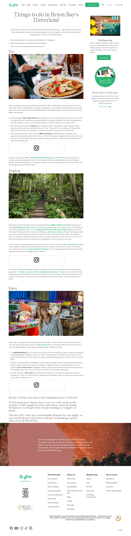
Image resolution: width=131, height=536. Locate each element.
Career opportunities (113, 491)
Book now (92, 5)
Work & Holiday (53, 487)
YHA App (62, 5)
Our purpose (71, 483)
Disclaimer (71, 509)
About (80, 5)
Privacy (69, 501)
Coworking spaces (54, 491)
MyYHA (89, 487)
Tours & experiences (55, 495)
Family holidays (53, 503)
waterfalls (16, 227)
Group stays (52, 483)
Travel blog (52, 499)
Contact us (110, 479)
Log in (109, 5)
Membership (52, 5)
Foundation (72, 5)
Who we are (71, 479)
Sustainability (72, 487)
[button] (122, 507)
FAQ (88, 483)
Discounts (90, 491)
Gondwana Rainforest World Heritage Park (53, 229)
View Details (103, 57)
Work (29, 5)
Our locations (52, 479)
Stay (23, 5)
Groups (43, 5)
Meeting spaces (53, 507)
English (117, 5)
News (69, 497)
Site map (70, 505)
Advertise (109, 487)
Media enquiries (111, 483)
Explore (35, 5)
